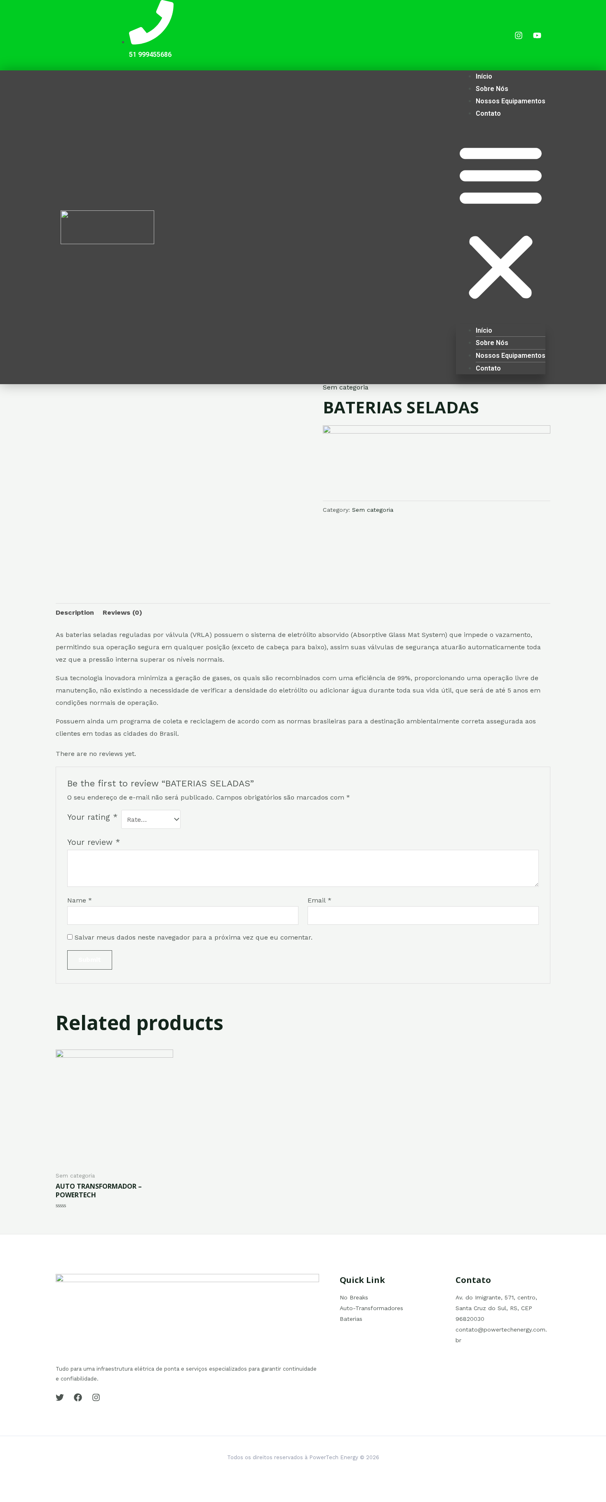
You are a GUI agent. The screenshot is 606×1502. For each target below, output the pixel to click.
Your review (93, 842)
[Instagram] (96, 1397)
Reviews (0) (122, 612)
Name (79, 900)
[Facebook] (78, 1397)
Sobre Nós (492, 89)
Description (75, 612)
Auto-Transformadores (371, 1308)
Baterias (351, 1318)
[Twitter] (60, 1397)
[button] (500, 222)
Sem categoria (346, 387)
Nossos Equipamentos (510, 101)
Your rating (92, 817)
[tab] (75, 612)
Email (319, 900)
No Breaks (354, 1297)
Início (484, 76)
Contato (488, 113)
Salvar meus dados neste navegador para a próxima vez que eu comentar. (193, 937)
